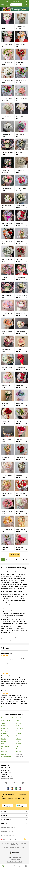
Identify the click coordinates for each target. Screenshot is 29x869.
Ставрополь (19, 736)
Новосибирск (20, 718)
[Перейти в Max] (23, 783)
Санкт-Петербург (6, 720)
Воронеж (4, 733)
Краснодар (4, 749)
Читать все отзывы (7, 707)
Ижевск (3, 738)
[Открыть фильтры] (26, 4)
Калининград (5, 746)
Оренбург (19, 723)
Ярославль (19, 751)
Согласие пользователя (8, 835)
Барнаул (3, 726)
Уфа (17, 746)
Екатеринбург (5, 736)
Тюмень (18, 741)
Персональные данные (8, 827)
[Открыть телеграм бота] (14, 783)
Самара (18, 731)
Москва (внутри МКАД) (8, 718)
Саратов (18, 733)
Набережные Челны (7, 754)
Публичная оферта (7, 831)
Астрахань (4, 723)
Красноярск (4, 751)
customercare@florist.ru (8, 778)
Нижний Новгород (6, 757)
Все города (19, 754)
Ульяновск (19, 744)
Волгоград (4, 731)
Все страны (19, 757)
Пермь (18, 726)
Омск (17, 720)
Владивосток (5, 728)
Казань (3, 744)
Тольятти (18, 738)
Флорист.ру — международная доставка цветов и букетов (14, 859)
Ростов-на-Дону (20, 728)
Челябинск (19, 749)
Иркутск (3, 741)
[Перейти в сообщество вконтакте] (5, 783)
